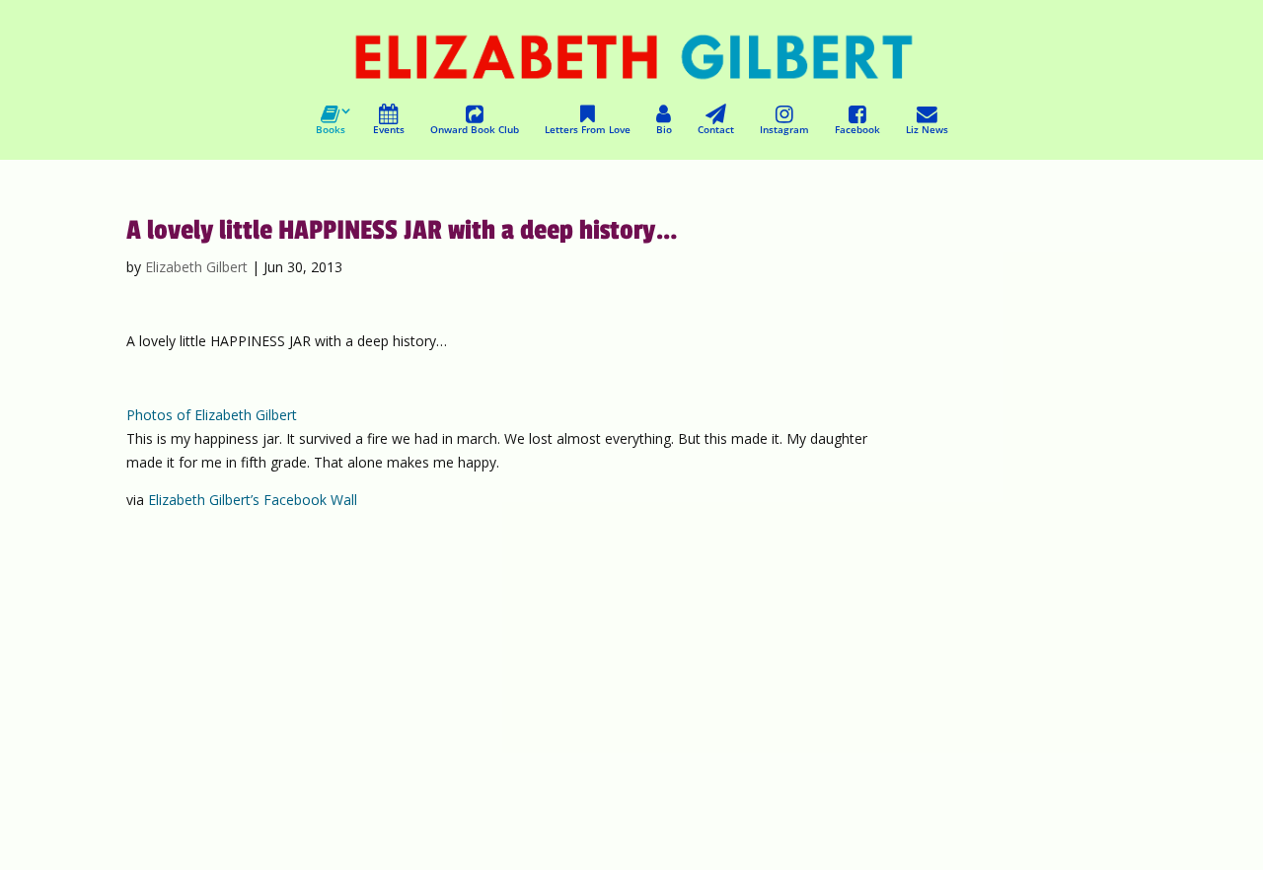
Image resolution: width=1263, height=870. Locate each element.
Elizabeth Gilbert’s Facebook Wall (252, 499)
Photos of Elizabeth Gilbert (211, 414)
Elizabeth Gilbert (196, 266)
